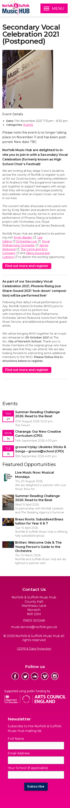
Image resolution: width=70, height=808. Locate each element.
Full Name (16, 739)
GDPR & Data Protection (34, 648)
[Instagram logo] (55, 676)
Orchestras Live (26, 241)
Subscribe (36, 786)
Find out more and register (26, 266)
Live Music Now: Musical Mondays (25, 472)
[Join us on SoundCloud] (34, 676)
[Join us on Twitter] (25, 676)
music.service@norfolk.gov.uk (34, 627)
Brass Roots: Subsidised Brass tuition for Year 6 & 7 (33, 521)
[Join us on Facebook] (15, 676)
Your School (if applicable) (28, 768)
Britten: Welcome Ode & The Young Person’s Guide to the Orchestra (33, 544)
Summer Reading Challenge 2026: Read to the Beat (34, 497)
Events (28, 125)
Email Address (19, 753)
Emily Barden (23, 237)
